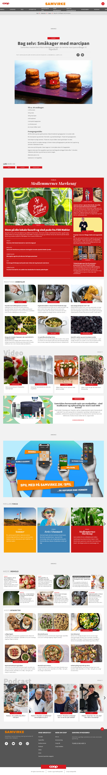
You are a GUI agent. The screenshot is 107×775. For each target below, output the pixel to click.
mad (9, 167)
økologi (9, 247)
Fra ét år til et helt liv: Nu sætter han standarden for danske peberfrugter (27, 269)
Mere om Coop (61, 733)
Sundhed (12, 9)
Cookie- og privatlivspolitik (55, 771)
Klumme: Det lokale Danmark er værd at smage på (21, 243)
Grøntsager (10, 254)
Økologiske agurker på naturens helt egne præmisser (22, 256)
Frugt (8, 241)
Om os (57, 737)
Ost (8, 261)
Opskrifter (32, 9)
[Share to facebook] (78, 54)
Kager (49, 13)
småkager (36, 167)
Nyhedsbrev (85, 9)
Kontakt (97, 9)
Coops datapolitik (71, 771)
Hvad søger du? (44, 733)
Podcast (40, 746)
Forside (40, 737)
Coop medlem (59, 746)
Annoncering (59, 740)
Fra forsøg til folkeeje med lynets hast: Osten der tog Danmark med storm (28, 263)
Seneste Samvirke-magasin (46, 756)
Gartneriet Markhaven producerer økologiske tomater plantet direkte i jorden (29, 249)
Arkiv (39, 753)
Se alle (99, 352)
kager (53, 38)
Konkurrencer (42, 743)
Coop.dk (57, 743)
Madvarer (43, 13)
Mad (22, 9)
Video (40, 750)
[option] (16, 374)
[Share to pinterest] (82, 54)
